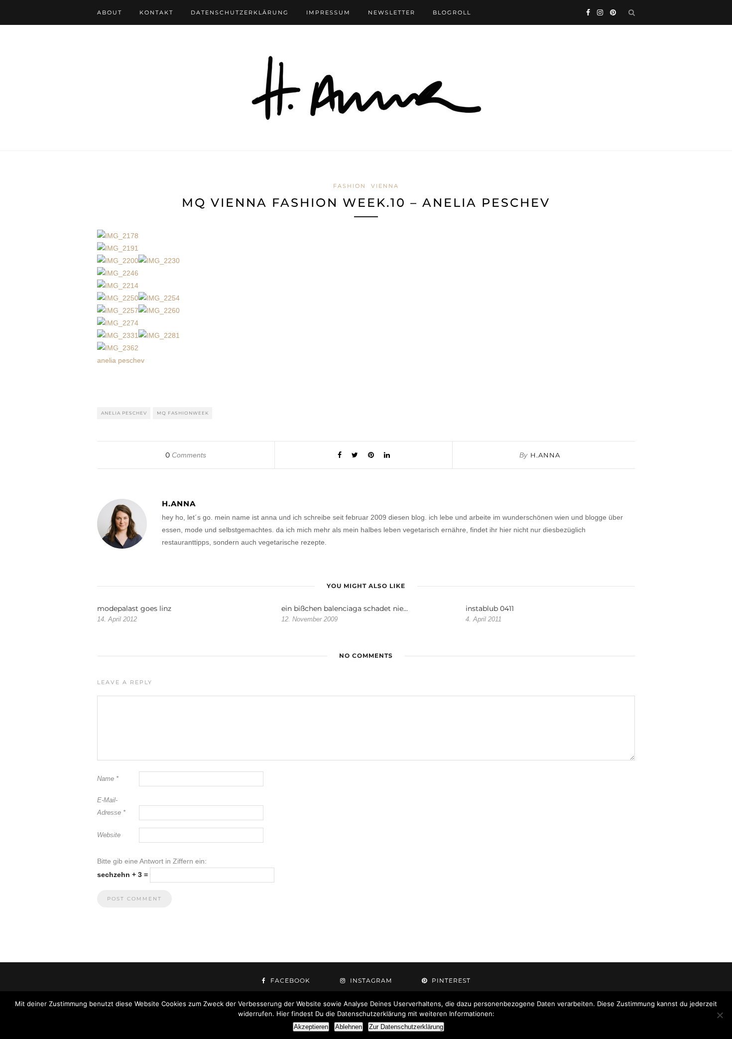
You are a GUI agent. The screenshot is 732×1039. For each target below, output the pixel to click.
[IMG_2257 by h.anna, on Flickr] (117, 310)
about (109, 12)
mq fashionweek (183, 413)
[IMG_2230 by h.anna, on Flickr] (159, 261)
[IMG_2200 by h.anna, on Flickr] (117, 261)
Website (109, 835)
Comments (185, 455)
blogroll (452, 12)
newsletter (391, 12)
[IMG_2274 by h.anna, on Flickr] (117, 323)
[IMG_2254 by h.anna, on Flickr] (159, 298)
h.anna (545, 455)
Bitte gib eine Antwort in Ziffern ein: (152, 861)
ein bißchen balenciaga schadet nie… (344, 608)
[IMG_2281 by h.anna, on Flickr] (159, 335)
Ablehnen (348, 1027)
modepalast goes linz (134, 608)
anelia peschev (120, 360)
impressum (328, 12)
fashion (349, 185)
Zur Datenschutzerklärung (406, 1027)
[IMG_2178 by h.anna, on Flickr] (117, 236)
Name (108, 778)
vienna (385, 185)
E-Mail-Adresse (111, 806)
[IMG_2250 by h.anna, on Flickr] (117, 298)
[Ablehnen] (720, 1015)
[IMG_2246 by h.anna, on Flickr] (117, 273)
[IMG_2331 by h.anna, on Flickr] (117, 335)
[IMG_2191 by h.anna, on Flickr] (117, 248)
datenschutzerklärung (240, 12)
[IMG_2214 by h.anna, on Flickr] (117, 286)
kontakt (156, 12)
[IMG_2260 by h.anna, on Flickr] (159, 310)
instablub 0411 (490, 608)
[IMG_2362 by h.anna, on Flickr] (117, 348)
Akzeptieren (311, 1027)
